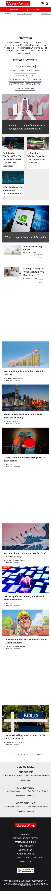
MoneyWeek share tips (13, 806)
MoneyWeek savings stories (37, 806)
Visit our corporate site (34, 881)
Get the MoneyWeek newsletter (37, 775)
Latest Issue (25, 780)
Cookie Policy (25, 850)
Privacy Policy (25, 846)
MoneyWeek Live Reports (25, 795)
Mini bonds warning (24, 14)
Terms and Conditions (25, 842)
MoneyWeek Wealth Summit (37, 791)
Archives (39, 755)
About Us (25, 834)
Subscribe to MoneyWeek (13, 775)
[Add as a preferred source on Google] (25, 870)
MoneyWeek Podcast (13, 791)
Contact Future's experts (25, 838)
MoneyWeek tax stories (25, 811)
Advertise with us (25, 854)
